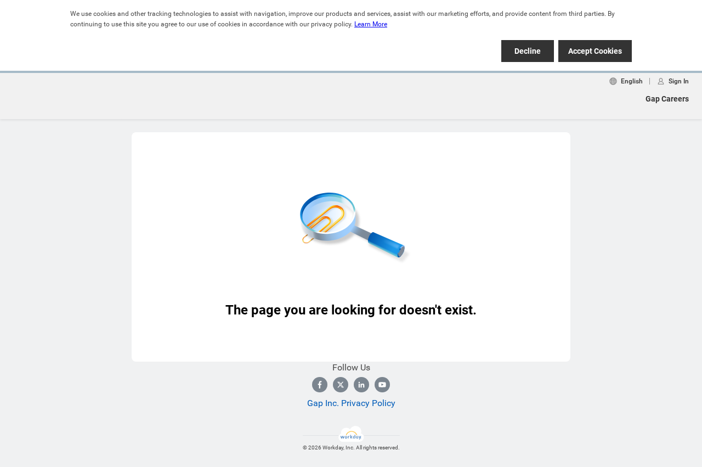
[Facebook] (319, 384)
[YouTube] (382, 384)
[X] (340, 384)
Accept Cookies (595, 51)
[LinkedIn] (361, 384)
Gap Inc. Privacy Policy (351, 403)
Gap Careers (667, 98)
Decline (527, 51)
